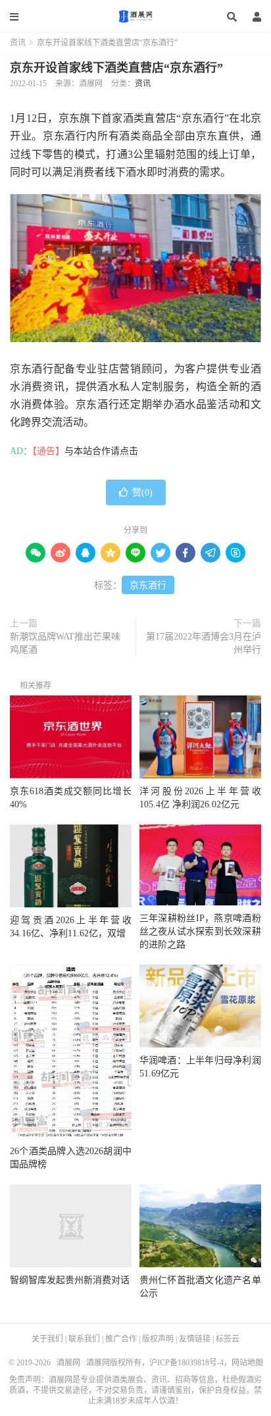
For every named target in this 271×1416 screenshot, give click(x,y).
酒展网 (135, 16)
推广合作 (121, 1339)
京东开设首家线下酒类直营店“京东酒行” (116, 67)
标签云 (227, 1339)
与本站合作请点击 (101, 451)
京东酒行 (148, 585)
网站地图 (247, 1362)
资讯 (18, 42)
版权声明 (158, 1339)
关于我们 (47, 1339)
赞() (142, 492)
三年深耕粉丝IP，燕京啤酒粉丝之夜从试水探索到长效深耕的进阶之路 (200, 931)
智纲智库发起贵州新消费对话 (70, 1280)
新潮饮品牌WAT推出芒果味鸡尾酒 (65, 643)
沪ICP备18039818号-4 (186, 1362)
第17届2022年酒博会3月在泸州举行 (203, 643)
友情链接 (194, 1339)
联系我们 (84, 1339)
